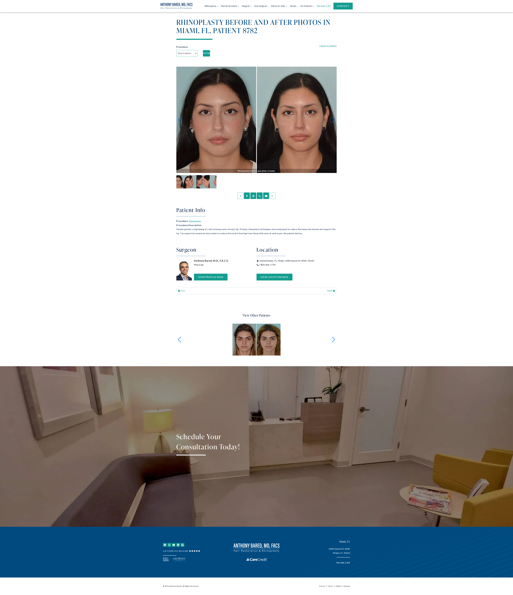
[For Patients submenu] (313, 6)
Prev (182, 290)
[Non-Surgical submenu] (268, 6)
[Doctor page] (253, 196)
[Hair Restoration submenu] (238, 6)
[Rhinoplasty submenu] (217, 6)
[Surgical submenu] (250, 6)
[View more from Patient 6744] (256, 339)
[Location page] (247, 196)
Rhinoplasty (195, 221)
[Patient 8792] (240, 196)
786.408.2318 (343, 562)
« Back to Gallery (328, 45)
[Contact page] (266, 196)
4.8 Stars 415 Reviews (175, 551)
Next (330, 290)
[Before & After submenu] (286, 6)
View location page (274, 277)
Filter (206, 53)
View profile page (211, 277)
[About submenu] (297, 6)
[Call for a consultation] (260, 196)
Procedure (182, 47)
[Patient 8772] (272, 196)
